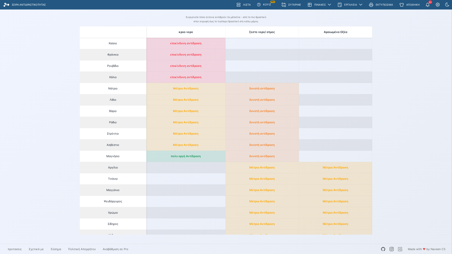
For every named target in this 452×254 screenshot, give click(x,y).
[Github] (383, 249)
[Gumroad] (400, 249)
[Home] (6, 5)
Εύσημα (56, 249)
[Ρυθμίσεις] (437, 4)
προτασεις (15, 249)
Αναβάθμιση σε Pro (115, 249)
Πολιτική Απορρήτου (82, 249)
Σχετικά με (36, 249)
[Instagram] (391, 249)
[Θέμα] (447, 4)
